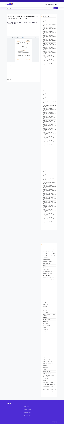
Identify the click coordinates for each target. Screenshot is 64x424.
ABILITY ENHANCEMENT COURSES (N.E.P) (49, 391)
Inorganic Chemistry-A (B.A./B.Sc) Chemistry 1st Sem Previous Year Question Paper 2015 (49, 20)
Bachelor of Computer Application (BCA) (49, 253)
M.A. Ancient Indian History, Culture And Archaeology (49, 315)
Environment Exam (45, 367)
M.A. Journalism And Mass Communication (49, 335)
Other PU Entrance (45, 312)
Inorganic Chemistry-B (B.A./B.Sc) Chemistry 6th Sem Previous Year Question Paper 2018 (49, 198)
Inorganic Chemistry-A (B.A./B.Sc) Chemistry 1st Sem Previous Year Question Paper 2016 (49, 24)
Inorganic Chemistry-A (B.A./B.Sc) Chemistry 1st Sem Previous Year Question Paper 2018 (49, 32)
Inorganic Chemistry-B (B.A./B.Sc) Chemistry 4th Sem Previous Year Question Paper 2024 (49, 149)
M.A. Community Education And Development (47, 347)
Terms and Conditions (27, 409)
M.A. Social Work (45, 353)
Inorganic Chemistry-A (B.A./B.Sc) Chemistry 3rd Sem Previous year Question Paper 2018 (49, 97)
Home (46, 4)
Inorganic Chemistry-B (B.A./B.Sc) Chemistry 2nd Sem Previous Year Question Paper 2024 (49, 81)
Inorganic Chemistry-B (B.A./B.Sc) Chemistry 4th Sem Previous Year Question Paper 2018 (49, 129)
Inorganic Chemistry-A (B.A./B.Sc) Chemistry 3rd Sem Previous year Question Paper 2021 (49, 109)
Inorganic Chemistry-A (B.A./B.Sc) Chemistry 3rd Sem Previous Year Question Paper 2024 (49, 121)
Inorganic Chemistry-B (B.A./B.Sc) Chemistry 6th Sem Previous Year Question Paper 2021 (49, 210)
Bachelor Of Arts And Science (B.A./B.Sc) (49, 249)
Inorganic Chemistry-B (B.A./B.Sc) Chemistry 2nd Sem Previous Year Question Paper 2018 (49, 60)
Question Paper (9, 12)
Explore (25, 407)
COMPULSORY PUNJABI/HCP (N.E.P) (48, 393)
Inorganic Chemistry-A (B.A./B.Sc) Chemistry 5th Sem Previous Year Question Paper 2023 (49, 186)
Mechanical (44, 265)
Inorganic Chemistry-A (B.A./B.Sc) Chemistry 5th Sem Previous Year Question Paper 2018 (49, 166)
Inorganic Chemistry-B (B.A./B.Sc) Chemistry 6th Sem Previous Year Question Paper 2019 (49, 202)
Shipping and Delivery (27, 412)
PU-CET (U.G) (45, 306)
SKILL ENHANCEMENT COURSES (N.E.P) (49, 384)
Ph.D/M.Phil (44, 369)
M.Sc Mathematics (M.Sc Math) (47, 271)
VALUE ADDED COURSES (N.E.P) (48, 386)
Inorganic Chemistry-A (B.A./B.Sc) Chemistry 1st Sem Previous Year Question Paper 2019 (49, 36)
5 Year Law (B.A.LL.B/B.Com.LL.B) (48, 251)
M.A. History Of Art (45, 329)
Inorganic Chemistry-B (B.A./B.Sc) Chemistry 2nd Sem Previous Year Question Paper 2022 (49, 72)
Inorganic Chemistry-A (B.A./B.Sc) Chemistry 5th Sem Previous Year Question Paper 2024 (49, 190)
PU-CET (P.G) (45, 310)
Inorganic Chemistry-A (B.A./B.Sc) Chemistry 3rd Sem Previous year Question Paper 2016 (49, 89)
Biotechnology (45, 267)
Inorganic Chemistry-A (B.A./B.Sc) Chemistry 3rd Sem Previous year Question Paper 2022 (49, 113)
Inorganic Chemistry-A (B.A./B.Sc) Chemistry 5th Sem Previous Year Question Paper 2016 (49, 157)
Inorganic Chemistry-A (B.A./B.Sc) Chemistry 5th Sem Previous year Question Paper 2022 (49, 182)
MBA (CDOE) (44, 380)
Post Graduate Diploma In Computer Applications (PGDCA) (48, 376)
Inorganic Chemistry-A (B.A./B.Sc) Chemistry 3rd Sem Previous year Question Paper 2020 (49, 105)
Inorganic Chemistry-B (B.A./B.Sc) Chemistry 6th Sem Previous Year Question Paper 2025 (49, 226)
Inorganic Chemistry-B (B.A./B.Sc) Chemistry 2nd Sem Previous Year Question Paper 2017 (49, 56)
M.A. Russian (45, 365)
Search (55, 8)
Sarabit (14, 421)
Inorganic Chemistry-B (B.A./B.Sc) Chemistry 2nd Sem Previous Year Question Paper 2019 (49, 64)
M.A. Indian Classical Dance (47, 319)
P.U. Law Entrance (45, 302)
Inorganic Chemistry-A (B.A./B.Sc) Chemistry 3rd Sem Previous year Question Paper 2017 (49, 93)
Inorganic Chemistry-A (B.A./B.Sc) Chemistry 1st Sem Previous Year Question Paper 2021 (49, 44)
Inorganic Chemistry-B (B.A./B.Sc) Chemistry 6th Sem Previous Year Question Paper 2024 (49, 222)
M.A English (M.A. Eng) (46, 281)
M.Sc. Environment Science (47, 349)
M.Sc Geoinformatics (46, 355)
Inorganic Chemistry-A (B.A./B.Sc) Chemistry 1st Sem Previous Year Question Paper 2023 (49, 52)
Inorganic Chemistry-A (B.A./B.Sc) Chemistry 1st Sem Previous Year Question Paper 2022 (49, 48)
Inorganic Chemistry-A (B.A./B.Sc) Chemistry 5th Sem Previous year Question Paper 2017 (49, 162)
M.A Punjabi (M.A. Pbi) (46, 283)
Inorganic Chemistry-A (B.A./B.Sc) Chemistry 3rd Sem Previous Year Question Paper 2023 (49, 117)
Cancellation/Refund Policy (28, 410)
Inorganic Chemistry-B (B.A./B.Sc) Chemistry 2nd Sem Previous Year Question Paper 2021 (27, 12)
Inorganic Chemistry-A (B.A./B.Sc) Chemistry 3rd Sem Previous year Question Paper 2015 (49, 85)
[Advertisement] (33, 30)
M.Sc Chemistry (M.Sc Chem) (47, 273)
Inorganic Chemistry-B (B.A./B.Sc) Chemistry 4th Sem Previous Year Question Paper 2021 (49, 137)
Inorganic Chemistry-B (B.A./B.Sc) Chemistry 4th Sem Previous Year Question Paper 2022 (49, 141)
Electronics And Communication (47, 261)
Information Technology (46, 259)
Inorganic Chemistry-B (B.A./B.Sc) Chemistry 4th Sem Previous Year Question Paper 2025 (49, 153)
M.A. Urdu (44, 327)
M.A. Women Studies (46, 357)
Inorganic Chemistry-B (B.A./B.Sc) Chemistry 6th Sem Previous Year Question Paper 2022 (49, 214)
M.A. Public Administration (47, 296)
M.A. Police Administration (47, 325)
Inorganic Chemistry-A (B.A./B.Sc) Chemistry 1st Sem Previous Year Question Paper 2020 (49, 40)
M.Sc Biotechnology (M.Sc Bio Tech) (48, 277)
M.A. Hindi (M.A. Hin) (46, 317)
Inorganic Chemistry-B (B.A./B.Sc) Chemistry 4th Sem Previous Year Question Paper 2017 (49, 125)
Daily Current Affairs (46, 304)
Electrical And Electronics (46, 263)
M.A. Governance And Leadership (48, 359)
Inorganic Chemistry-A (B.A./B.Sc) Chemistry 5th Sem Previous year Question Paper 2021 (49, 178)
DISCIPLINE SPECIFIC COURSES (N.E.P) (49, 382)
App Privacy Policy (27, 415)
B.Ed (43, 308)
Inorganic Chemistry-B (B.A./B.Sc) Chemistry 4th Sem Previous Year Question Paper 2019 (49, 133)
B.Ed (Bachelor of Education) (47, 373)
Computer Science (45, 257)
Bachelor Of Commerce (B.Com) (47, 247)
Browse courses (50, 4)
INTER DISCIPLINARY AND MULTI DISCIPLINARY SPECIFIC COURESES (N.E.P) (49, 389)
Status (25, 413)
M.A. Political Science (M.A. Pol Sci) (48, 298)
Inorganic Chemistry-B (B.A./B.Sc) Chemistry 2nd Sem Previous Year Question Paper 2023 (49, 76)
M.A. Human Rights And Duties (47, 333)
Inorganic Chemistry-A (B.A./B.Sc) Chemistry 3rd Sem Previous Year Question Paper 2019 (49, 101)
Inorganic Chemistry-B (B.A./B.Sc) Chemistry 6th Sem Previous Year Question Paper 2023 (49, 218)
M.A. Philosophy (45, 323)
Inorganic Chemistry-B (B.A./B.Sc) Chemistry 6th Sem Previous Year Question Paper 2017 (49, 194)
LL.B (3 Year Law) (45, 378)
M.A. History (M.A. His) (46, 331)
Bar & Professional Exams (47, 371)
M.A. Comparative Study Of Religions (48, 363)
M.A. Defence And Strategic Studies (48, 361)
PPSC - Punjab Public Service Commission (49, 395)
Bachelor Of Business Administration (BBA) (49, 255)
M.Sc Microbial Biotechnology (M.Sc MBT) (49, 279)
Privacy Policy (26, 406)
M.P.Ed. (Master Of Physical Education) (48, 337)
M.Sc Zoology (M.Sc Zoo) (46, 269)
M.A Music (44, 294)
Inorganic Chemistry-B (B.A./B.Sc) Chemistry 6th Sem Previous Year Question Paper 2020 (49, 206)
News (56, 4)
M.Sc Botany (44, 300)
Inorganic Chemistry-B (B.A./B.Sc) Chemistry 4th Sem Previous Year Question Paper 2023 (49, 145)
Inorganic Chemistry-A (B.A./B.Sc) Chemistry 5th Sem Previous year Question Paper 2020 (49, 174)
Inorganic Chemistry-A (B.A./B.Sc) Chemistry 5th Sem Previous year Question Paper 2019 (49, 170)
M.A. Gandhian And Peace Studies (48, 351)
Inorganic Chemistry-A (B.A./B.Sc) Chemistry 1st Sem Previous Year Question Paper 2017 (49, 28)
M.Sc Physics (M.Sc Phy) (46, 275)
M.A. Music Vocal (45, 321)
